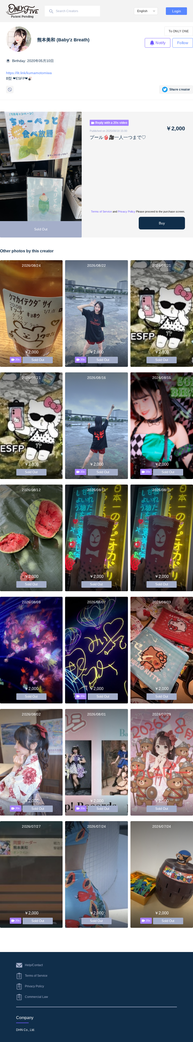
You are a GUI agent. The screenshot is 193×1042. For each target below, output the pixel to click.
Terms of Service (101, 211)
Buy (162, 223)
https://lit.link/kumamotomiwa (29, 73)
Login (176, 11)
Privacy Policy (126, 211)
